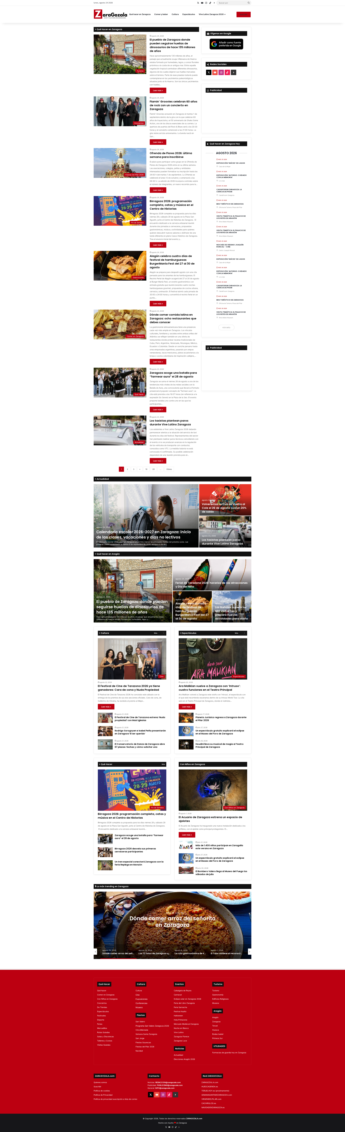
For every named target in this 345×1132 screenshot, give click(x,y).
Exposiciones (141, 999)
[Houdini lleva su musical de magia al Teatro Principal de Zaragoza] (186, 744)
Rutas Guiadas (103, 1032)
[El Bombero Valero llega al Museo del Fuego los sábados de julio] (186, 870)
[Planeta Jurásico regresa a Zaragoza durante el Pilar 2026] (186, 718)
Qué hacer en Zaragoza (140, 14)
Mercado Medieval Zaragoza (186, 1024)
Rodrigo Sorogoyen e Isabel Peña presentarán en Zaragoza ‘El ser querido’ (140, 732)
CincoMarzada (142, 1030)
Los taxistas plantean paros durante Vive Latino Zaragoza (170, 422)
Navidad (139, 1051)
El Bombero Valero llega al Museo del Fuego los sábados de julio (221, 873)
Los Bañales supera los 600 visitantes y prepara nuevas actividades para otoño (231, 612)
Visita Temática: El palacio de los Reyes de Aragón (231, 217)
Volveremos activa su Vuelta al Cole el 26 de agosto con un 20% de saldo (224, 508)
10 (146, 469)
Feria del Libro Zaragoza (184, 1003)
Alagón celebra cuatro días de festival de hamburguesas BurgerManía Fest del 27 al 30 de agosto (172, 261)
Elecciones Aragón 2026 (184, 1059)
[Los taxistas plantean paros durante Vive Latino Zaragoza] (225, 532)
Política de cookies (102, 1091)
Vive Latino (179, 1032)
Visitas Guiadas (103, 1045)
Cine (137, 995)
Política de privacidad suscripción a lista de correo (115, 1099)
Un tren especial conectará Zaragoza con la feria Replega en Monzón (139, 863)
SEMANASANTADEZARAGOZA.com (216, 1095)
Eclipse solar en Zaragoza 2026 (187, 999)
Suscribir (243, 14)
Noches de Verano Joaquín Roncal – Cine (230, 245)
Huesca (215, 1030)
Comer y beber (161, 14)
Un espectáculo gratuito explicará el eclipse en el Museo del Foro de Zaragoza (220, 732)
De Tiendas (102, 1007)
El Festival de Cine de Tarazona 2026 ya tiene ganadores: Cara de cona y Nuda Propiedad (129, 688)
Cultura (175, 14)
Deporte (100, 1020)
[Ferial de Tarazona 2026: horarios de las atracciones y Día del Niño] (212, 575)
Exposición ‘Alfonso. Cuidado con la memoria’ (231, 176)
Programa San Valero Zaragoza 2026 (152, 1026)
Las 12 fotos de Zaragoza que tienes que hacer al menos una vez (172, 921)
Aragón (215, 1017)
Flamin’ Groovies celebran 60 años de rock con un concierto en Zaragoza (173, 105)
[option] (172, 516)
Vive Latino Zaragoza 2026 (211, 14)
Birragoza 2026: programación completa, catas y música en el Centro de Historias (171, 205)
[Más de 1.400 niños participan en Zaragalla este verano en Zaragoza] (186, 845)
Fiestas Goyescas (143, 1042)
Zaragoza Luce (180, 1041)
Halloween (178, 1016)
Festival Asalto (180, 1011)
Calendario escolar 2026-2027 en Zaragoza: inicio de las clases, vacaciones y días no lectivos (143, 534)
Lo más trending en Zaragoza (112, 886)
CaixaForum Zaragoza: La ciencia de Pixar (229, 190)
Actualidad (102, 479)
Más (155, 633)
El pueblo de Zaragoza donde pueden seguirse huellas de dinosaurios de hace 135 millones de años (172, 45)
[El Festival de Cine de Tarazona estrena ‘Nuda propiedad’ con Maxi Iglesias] (105, 718)
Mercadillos (102, 1028)
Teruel (215, 1026)
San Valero (140, 1021)
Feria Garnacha (180, 1007)
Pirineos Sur (217, 1038)
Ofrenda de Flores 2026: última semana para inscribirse (171, 155)
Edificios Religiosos (220, 999)
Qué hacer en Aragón (108, 554)
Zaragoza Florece (181, 1036)
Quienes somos (100, 1082)
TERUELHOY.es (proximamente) (215, 1091)
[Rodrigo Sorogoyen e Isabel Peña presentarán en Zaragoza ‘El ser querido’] (105, 731)
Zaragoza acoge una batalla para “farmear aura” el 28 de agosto (173, 374)
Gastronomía (217, 995)
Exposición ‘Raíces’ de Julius (230, 163)
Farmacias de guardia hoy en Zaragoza (229, 1053)
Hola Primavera (180, 1020)
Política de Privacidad (103, 1095)
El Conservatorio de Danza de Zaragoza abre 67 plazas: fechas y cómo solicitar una (140, 745)
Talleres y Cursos (104, 1041)
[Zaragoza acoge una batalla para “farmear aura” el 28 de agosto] (105, 839)
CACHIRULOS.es (208, 1103)
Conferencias (141, 1003)
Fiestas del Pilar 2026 (145, 1047)
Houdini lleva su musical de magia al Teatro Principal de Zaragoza (220, 745)
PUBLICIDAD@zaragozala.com (170, 1085)
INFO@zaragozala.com (165, 1088)
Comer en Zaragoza (105, 995)
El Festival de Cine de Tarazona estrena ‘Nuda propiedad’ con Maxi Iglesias (140, 719)
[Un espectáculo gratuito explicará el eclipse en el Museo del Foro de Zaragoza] (186, 731)
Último (169, 469)
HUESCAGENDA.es (209, 1086)
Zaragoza (216, 1021)
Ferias (99, 1024)
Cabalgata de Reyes (182, 990)
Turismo (215, 990)
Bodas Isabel (217, 1034)
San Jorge (140, 1038)
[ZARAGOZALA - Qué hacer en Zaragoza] (110, 14)
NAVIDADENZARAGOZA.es (213, 1107)
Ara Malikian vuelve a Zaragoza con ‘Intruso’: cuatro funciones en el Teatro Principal (209, 688)
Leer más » (158, 90)
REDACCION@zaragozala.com (168, 1082)
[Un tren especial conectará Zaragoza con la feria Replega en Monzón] (105, 865)
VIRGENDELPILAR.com (211, 1099)
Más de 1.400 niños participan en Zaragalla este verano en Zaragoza (219, 847)
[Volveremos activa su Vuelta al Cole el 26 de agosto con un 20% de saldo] (225, 500)
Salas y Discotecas (105, 1036)
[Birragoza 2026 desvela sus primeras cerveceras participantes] (105, 852)
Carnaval (178, 995)
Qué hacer (101, 990)
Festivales (101, 1016)
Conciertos (102, 1003)
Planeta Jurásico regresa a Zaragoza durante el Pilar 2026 (221, 719)
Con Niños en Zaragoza (107, 999)
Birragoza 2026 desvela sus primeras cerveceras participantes (135, 850)
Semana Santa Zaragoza (146, 1034)
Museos (139, 1007)
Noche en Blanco (181, 1028)
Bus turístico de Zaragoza (230, 204)
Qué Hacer (106, 764)
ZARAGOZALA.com (209, 1082)
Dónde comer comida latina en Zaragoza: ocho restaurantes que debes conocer (173, 318)
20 (153, 469)
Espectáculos (188, 14)
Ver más (226, 328)
